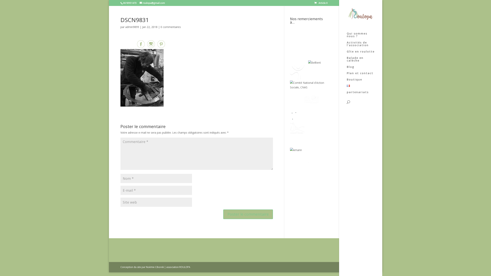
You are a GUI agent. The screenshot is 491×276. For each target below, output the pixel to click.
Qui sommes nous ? (357, 35)
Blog (350, 67)
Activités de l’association (358, 44)
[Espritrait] (297, 134)
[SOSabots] (297, 166)
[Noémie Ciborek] (297, 43)
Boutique (354, 79)
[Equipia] (313, 43)
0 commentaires (171, 27)
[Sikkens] (311, 134)
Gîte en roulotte (361, 51)
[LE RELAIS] (297, 119)
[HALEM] (311, 103)
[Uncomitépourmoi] (297, 78)
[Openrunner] (311, 166)
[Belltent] (314, 62)
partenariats (358, 92)
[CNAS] (308, 87)
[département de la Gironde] (311, 119)
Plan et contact (360, 73)
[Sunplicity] (299, 62)
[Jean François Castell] (297, 103)
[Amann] (296, 150)
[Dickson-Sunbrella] (309, 150)
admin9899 (132, 27)
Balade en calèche (355, 59)
